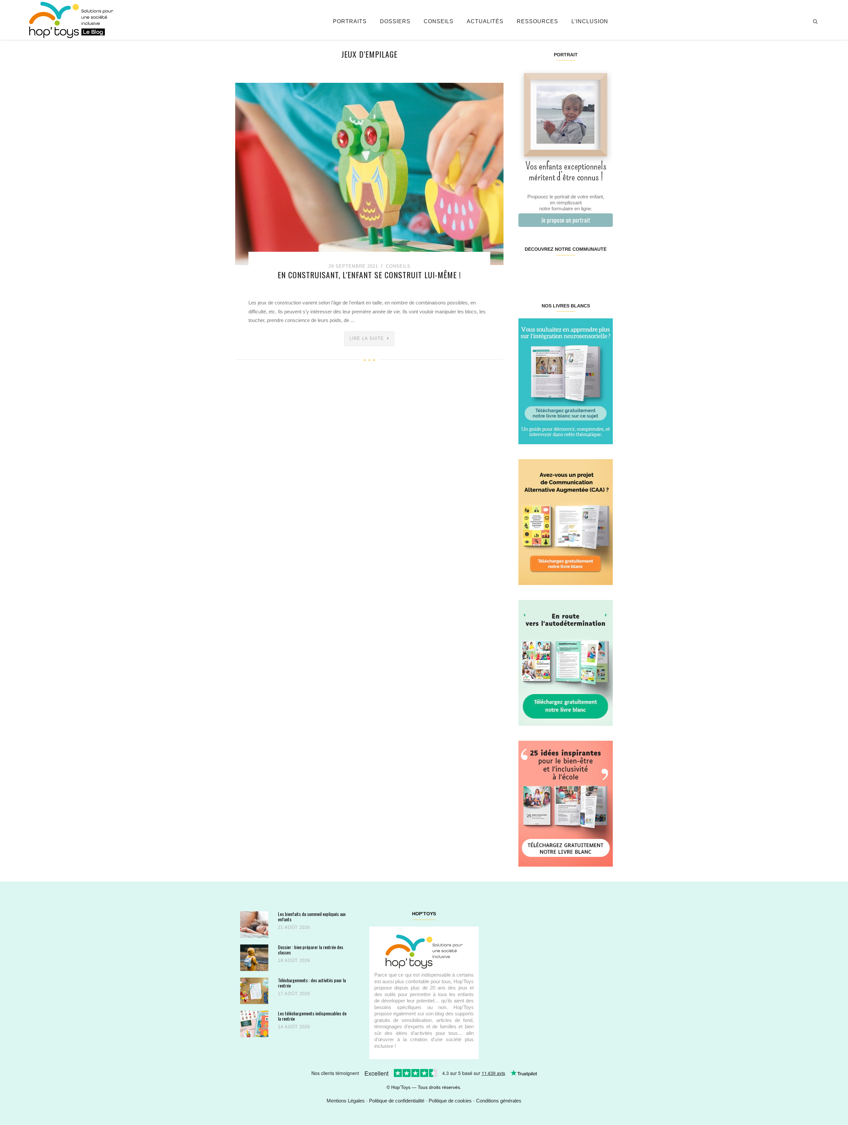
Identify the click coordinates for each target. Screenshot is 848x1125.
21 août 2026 (294, 927)
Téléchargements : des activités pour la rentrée (312, 983)
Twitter (604, 270)
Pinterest (557, 270)
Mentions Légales (346, 1100)
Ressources (537, 21)
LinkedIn (573, 270)
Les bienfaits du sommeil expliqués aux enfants (311, 916)
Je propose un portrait (565, 220)
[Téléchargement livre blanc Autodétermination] (565, 662)
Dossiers (395, 21)
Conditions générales (498, 1100)
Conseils (438, 21)
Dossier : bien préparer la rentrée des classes (310, 949)
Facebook (526, 270)
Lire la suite (366, 338)
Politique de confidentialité (396, 1100)
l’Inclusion (589, 21)
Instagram (542, 270)
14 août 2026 (294, 1026)
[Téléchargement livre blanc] (565, 381)
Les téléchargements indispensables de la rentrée (312, 1016)
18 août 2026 (294, 960)
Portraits (350, 21)
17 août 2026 (294, 993)
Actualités (485, 21)
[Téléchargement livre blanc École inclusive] (565, 803)
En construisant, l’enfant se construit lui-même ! (369, 275)
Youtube (589, 270)
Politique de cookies (450, 1100)
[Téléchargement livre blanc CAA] (565, 521)
